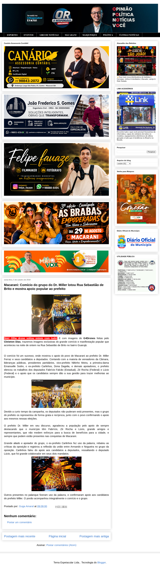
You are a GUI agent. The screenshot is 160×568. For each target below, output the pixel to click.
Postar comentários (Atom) (61, 545)
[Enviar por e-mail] (56, 507)
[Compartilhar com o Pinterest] (66, 507)
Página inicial (57, 536)
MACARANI (70, 34)
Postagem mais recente (19, 536)
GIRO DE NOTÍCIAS (49, 34)
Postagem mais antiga (94, 536)
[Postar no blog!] (59, 507)
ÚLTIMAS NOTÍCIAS (129, 34)
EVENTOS (29, 34)
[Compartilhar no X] (61, 507)
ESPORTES (12, 34)
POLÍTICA (108, 34)
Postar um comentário (19, 522)
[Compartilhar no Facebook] (63, 507)
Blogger (101, 562)
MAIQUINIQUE (89, 34)
